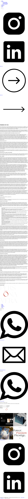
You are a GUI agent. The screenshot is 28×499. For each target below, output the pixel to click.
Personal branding (5, 2)
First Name (8, 405)
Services (2, 1)
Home (2, 304)
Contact (2, 6)
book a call (1, 66)
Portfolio (2, 305)
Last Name (8, 406)
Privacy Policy (22, 497)
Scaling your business (5, 3)
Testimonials (2, 5)
